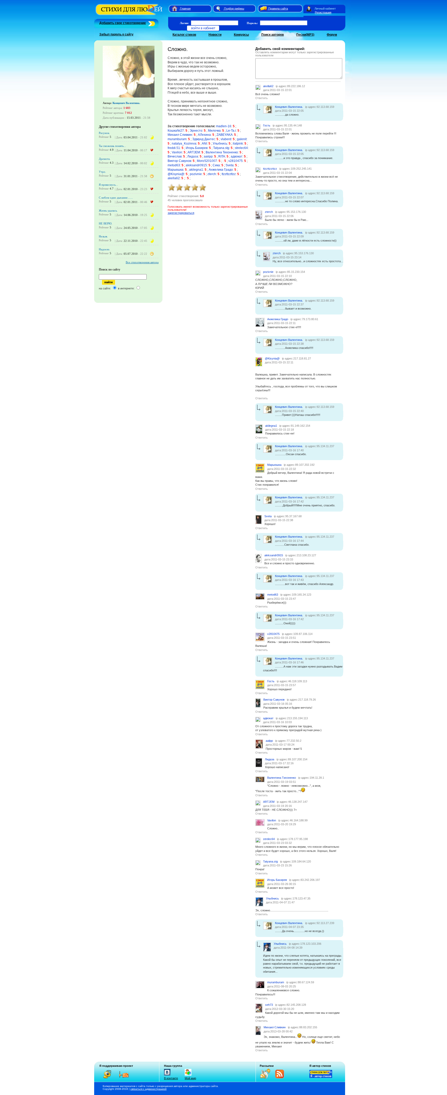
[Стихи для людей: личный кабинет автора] (309, 8)
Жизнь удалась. (108, 210)
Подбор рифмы (234, 8)
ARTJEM (194, 152)
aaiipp (208, 156)
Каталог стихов (184, 34)
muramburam (177, 139)
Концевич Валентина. (126, 102)
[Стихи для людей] (129, 15)
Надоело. (104, 249)
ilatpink (238, 143)
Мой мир (190, 1078)
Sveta (230, 165)
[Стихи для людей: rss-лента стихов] (267, 1078)
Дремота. (104, 158)
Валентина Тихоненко (222, 152)
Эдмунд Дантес (203, 139)
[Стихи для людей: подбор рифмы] (218, 8)
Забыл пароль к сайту (116, 34)
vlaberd (226, 139)
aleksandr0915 (196, 165)
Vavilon (177, 152)
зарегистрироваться (181, 212)
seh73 (269, 1004)
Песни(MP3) (305, 34)
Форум (332, 34)
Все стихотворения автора (142, 262)
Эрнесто (196, 130)
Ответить (261, 98)
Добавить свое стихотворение (122, 23)
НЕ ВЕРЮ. (105, 223)
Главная (185, 8)
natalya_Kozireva (184, 143)
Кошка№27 (176, 130)
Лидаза (192, 156)
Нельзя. (103, 236)
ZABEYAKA (225, 135)
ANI (204, 143)
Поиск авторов (272, 34)
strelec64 (241, 148)
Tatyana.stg (221, 148)
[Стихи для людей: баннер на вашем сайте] (320, 1077)
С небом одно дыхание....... (116, 197)
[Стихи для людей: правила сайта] (262, 8)
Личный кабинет (325, 8)
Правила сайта (278, 8)
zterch (211, 174)
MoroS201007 (207, 161)
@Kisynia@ (176, 174)
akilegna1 (196, 169)
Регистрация (323, 12)
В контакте (171, 1078)
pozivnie (196, 174)
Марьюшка (175, 169)
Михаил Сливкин (180, 135)
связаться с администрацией (148, 1089)
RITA (221, 156)
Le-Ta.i (231, 130)
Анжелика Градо (221, 169)
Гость (266, 125)
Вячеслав (175, 156)
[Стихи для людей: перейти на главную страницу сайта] (172, 8)
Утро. (102, 171)
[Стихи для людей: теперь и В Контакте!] (167, 1075)
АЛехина (204, 135)
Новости (214, 34)
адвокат (236, 156)
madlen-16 (223, 126)
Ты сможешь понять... (112, 145)
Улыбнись (220, 143)
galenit (242, 139)
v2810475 (235, 161)
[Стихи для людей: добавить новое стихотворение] (151, 23)
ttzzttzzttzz (229, 174)
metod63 (174, 165)
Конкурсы (241, 34)
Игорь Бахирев (196, 148)
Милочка (214, 130)
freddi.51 (174, 148)
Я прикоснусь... (108, 184)
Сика (216, 165)
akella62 (174, 178)
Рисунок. (104, 132)
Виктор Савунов (179, 161)
